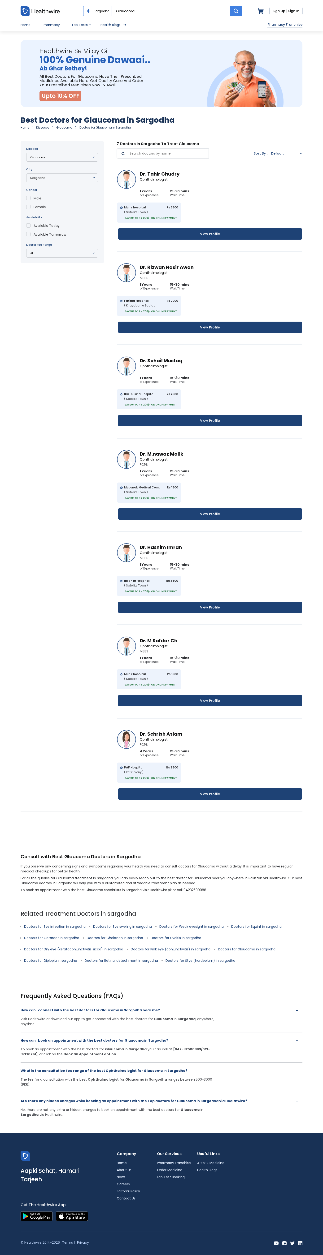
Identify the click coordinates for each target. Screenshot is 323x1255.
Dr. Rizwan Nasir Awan (167, 267)
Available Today (47, 225)
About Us (124, 1170)
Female (40, 207)
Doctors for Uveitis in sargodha (176, 938)
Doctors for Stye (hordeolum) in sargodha (200, 960)
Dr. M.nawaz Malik (161, 454)
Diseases (42, 127)
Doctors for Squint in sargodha (256, 926)
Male (37, 198)
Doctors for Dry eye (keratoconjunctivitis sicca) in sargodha (73, 949)
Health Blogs (110, 24)
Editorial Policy (128, 1191)
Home (26, 24)
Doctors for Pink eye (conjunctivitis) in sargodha (170, 949)
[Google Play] (36, 1216)
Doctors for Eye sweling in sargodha (122, 926)
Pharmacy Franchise (284, 24)
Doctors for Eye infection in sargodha (55, 926)
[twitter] (292, 1242)
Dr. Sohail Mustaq (161, 360)
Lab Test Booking (171, 1177)
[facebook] (284, 1242)
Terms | (68, 1242)
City (29, 169)
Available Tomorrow (50, 234)
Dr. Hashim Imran (161, 547)
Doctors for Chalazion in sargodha (115, 938)
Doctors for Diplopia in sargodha (50, 960)
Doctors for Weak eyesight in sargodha (191, 926)
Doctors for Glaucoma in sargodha (246, 949)
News (121, 1177)
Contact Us (126, 1198)
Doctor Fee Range (39, 245)
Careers (123, 1184)
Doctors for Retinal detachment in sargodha (121, 960)
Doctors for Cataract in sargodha (51, 938)
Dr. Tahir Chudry (160, 174)
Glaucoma (64, 127)
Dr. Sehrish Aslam (161, 734)
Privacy (83, 1242)
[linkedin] (300, 1242)
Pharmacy (51, 24)
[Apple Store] (72, 1216)
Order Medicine (169, 1170)
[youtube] (276, 1242)
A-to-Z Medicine (210, 1162)
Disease (32, 149)
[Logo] (25, 1155)
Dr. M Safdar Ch (158, 640)
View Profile (210, 234)
